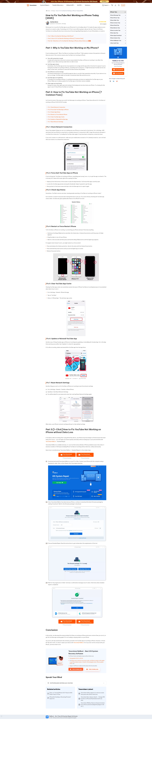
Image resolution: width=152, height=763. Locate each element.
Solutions (87, 5)
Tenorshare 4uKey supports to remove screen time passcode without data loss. (92, 693)
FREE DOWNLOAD (77, 669)
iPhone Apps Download (115, 35)
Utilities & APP (70, 5)
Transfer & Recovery (57, 5)
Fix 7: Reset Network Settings (55, 121)
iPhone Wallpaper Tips (115, 40)
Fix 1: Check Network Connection (56, 107)
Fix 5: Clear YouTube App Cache (56, 117)
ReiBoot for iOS (118, 61)
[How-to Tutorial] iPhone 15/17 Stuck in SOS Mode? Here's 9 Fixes (61, 693)
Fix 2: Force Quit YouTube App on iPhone (58, 109)
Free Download (119, 69)
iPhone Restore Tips (115, 27)
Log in (123, 5)
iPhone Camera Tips (115, 38)
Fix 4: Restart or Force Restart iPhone (57, 114)
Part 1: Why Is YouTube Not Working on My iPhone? (61, 36)
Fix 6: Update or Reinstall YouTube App (58, 119)
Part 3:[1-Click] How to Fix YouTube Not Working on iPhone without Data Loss (68, 41)
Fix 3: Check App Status (54, 112)
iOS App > (53, 10)
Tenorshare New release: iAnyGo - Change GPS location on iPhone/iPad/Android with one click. (93, 698)
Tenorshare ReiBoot (51, 441)
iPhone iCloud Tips (114, 25)
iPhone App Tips (114, 32)
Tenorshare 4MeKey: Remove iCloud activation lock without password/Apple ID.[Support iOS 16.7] (93, 704)
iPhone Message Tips (115, 15)
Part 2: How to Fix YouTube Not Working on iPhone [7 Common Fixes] (65, 38)
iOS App (64, 23)
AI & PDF (79, 5)
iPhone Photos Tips (115, 17)
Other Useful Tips (114, 43)
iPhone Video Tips (114, 20)
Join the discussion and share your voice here (61, 683)
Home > (49, 10)
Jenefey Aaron (54, 22)
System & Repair (44, 5)
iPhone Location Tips (115, 30)
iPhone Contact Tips (115, 22)
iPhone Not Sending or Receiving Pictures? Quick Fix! (60, 697)
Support (106, 5)
